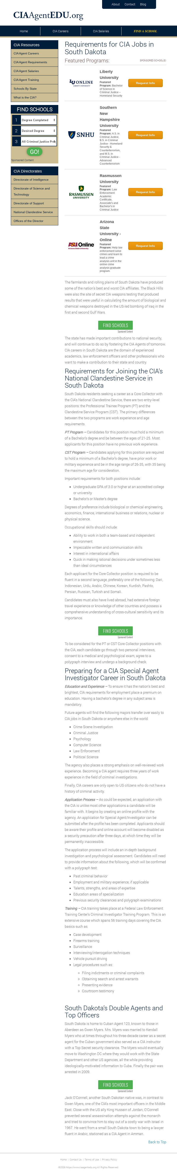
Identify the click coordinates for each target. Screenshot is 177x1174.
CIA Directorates (28, 171)
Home (24, 31)
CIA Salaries (101, 31)
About (116, 4)
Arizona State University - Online (110, 231)
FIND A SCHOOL (145, 31)
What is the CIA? (25, 97)
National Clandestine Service (33, 212)
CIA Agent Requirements (30, 62)
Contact (130, 4)
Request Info (145, 83)
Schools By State (25, 88)
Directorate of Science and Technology (32, 191)
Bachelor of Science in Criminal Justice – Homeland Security (111, 90)
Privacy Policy (109, 1159)
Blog (143, 4)
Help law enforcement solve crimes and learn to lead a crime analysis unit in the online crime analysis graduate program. (111, 259)
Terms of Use (92, 1159)
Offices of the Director (28, 221)
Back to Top (157, 1142)
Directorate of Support (29, 203)
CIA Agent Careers (26, 53)
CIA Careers (60, 31)
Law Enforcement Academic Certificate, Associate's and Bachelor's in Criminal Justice (109, 199)
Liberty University (109, 74)
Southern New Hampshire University (110, 116)
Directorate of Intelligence (31, 179)
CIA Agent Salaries (26, 71)
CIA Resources (27, 45)
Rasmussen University (111, 179)
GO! (34, 151)
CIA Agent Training (26, 80)
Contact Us (76, 1159)
